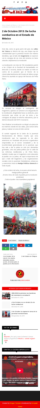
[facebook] (14, 2)
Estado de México (11, 25)
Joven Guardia (25, 280)
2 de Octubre (12, 240)
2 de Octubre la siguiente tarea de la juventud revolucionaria (24, 312)
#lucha (20, 338)
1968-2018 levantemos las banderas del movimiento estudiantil (23, 294)
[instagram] (22, 2)
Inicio (3, 25)
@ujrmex (7, 337)
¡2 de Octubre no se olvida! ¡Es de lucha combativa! (23, 303)
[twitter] (18, 2)
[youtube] (26, 2)
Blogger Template (15, 403)
